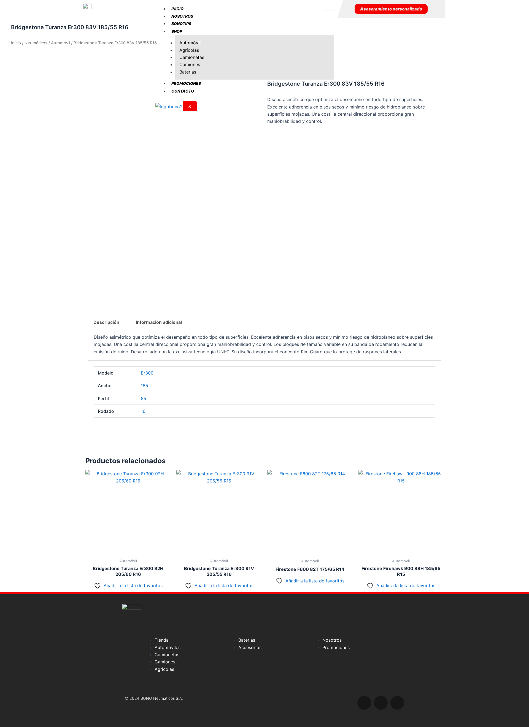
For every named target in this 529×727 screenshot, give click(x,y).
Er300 (147, 373)
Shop (176, 31)
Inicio (177, 8)
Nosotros (182, 16)
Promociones (186, 83)
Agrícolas (189, 50)
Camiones (189, 64)
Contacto (182, 91)
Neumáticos (36, 42)
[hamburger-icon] (328, 7)
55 (143, 398)
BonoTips (181, 23)
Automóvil (190, 42)
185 (144, 385)
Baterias (187, 72)
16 (143, 411)
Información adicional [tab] (159, 322)
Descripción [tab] (106, 322)
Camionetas (191, 57)
